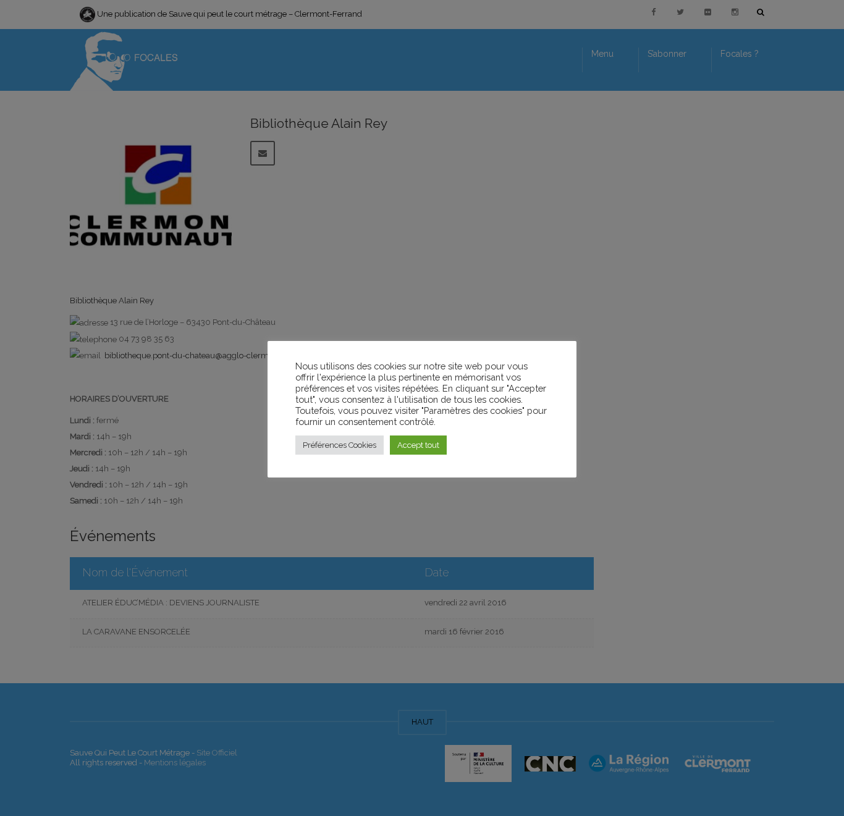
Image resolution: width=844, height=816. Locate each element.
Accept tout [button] (418, 445)
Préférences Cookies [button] (339, 445)
